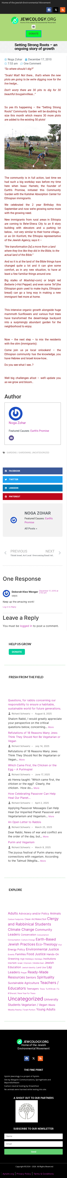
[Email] (11, 437)
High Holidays (27, 959)
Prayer (24, 972)
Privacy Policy (23, 1174)
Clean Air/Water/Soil (35, 919)
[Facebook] (49, 9)
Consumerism (43, 935)
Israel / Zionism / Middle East (31, 963)
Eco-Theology (47, 944)
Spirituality (45, 977)
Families (20, 954)
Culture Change (28, 940)
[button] (34, 27)
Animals (55, 913)
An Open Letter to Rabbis (24, 822)
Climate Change (21, 929)
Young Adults (45, 1009)
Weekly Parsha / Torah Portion (21, 1010)
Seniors (31, 977)
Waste (51, 1004)
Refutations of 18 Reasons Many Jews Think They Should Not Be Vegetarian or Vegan (34, 737)
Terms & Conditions (44, 1174)
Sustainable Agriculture (23, 983)
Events (11, 954)
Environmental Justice (42, 949)
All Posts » (31, 528)
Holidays (38, 959)
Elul (60, 945)
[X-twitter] (55, 9)
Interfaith (12, 963)
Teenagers (33, 988)
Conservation (28, 934)
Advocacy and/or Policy (34, 913)
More (51, 727)
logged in (26, 626)
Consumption (14, 940)
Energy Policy (16, 949)
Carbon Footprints (16, 919)
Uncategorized (40, 452)
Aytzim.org (8, 1174)
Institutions (49, 958)
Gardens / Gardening (19, 452)
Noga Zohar (17, 423)
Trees (42, 989)
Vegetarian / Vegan (34, 1004)
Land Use (41, 967)
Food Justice (36, 954)
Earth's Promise (39, 430)
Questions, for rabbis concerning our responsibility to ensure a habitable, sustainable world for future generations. (34, 704)
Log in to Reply (9, 607)
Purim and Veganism (21, 842)
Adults (13, 913)
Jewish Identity (28, 967)
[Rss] (62, 9)
